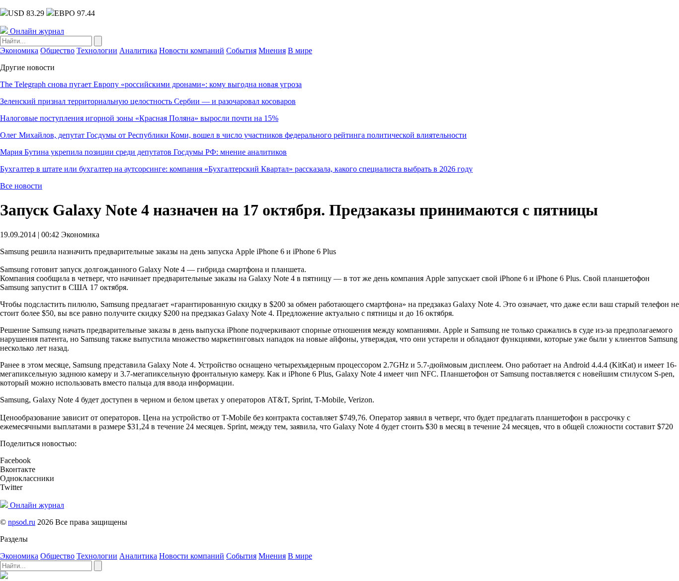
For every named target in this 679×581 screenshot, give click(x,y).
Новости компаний (191, 50)
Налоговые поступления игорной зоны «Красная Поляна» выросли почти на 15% (139, 118)
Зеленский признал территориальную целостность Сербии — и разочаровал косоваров (148, 101)
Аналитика (138, 50)
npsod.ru (21, 522)
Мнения (272, 50)
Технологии (97, 50)
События (241, 50)
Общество (57, 50)
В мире (300, 50)
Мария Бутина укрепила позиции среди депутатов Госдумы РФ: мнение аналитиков (143, 152)
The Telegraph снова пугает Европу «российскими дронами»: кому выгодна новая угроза (151, 84)
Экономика (19, 50)
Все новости (21, 186)
